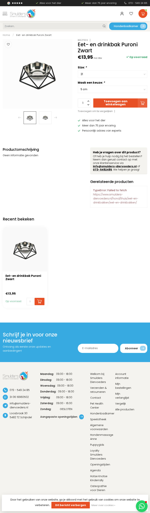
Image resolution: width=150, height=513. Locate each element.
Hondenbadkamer (126, 26)
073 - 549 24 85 (137, 3)
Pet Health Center (96, 405)
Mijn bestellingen (123, 386)
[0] (142, 12)
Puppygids (97, 445)
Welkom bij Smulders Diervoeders (98, 378)
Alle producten (124, 409)
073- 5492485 (102, 169)
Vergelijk (120, 403)
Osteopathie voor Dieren (98, 488)
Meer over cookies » (103, 505)
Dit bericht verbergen (70, 505)
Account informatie (122, 376)
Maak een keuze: (91, 83)
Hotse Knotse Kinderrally (98, 478)
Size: (82, 67)
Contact (95, 398)
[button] (142, 506)
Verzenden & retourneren (98, 390)
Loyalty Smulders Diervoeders (98, 454)
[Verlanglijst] (131, 13)
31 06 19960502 (19, 397)
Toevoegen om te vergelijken (95, 111)
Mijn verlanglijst (122, 396)
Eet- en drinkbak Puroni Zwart (33, 35)
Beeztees (83, 40)
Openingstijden (100, 464)
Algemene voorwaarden (99, 427)
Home (6, 35)
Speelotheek (98, 419)
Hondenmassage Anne (100, 437)
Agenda (95, 470)
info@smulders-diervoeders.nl (115, 166)
